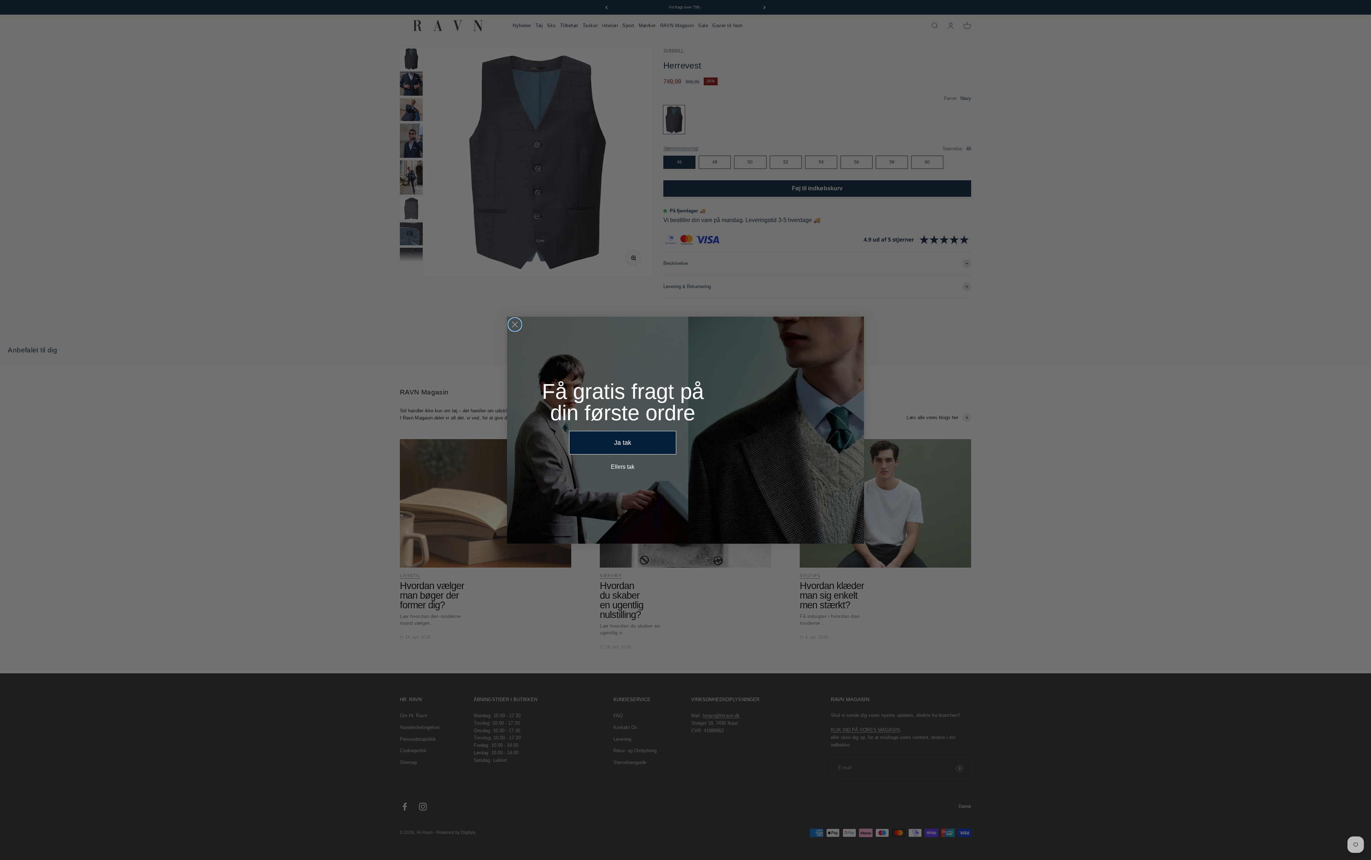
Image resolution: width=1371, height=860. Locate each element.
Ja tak (622, 442)
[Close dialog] (514, 324)
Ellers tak (622, 467)
